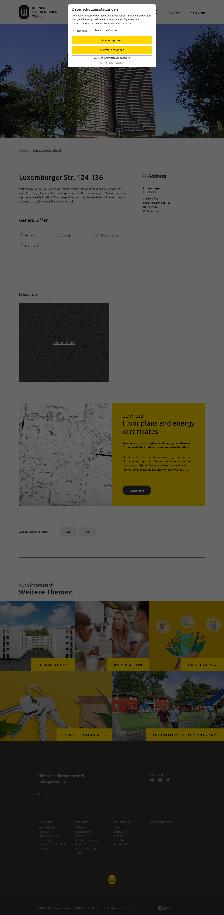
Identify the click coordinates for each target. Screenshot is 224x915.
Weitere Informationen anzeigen (112, 57)
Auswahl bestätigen (112, 49)
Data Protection (116, 62)
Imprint (103, 62)
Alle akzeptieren (112, 40)
